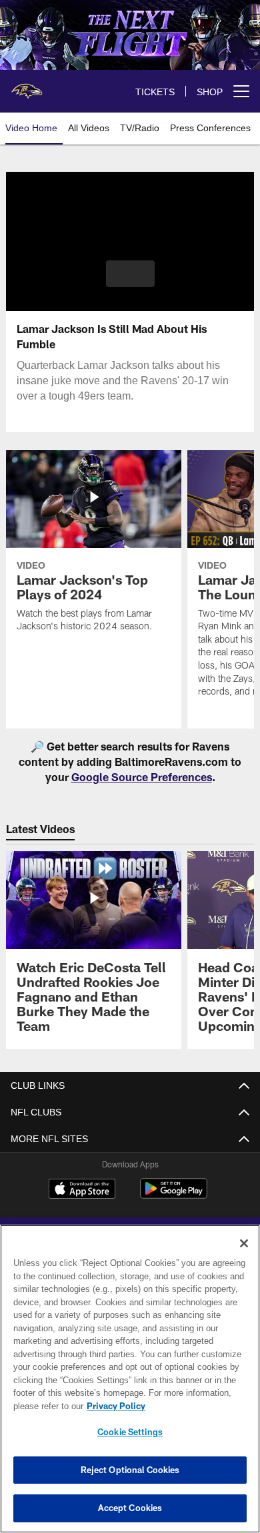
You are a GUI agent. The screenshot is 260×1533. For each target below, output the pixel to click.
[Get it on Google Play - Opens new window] (173, 1195)
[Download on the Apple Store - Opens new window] (82, 1190)
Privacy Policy (113, 1405)
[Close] (244, 1243)
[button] (130, 273)
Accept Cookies (130, 1507)
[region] (130, 1379)
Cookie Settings (130, 1431)
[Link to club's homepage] (27, 86)
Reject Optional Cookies (130, 1469)
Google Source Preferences (141, 776)
